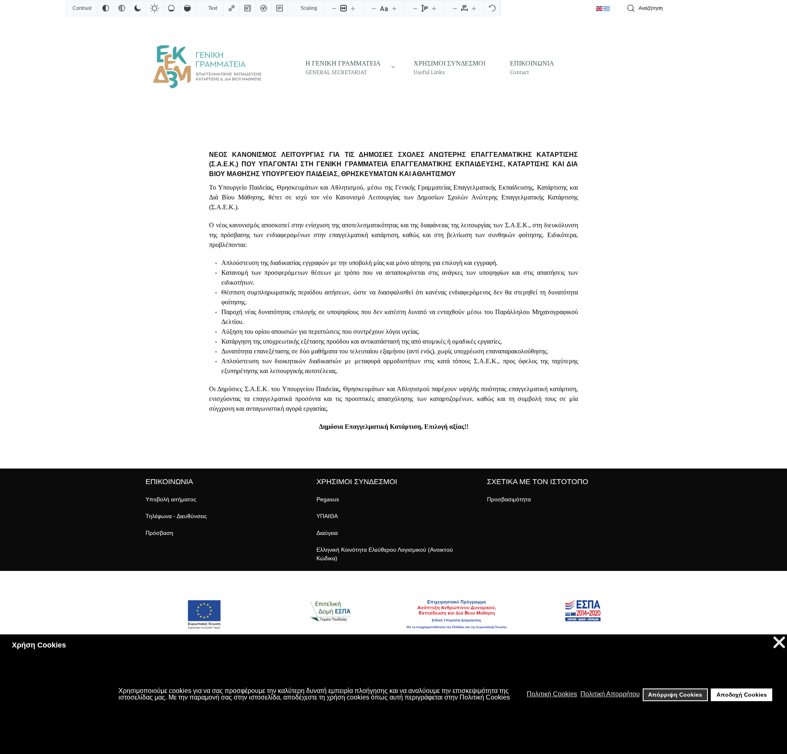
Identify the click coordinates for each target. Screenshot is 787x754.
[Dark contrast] (138, 8)
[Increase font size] (394, 8)
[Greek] (607, 8)
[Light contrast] (155, 8)
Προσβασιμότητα (509, 499)
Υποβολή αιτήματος (171, 499)
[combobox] (672, 8)
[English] (599, 8)
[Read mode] (279, 8)
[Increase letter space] (474, 8)
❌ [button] (779, 642)
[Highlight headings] (247, 8)
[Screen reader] (263, 8)
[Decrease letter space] (455, 8)
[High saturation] (187, 8)
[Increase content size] (353, 8)
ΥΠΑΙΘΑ (327, 516)
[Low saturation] (171, 8)
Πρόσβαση (159, 533)
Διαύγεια (327, 533)
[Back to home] (207, 67)
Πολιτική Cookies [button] (552, 694)
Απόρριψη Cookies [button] (675, 694)
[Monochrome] (122, 8)
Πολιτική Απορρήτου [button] (610, 694)
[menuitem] (347, 66)
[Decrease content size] (334, 8)
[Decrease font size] (374, 8)
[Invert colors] (106, 8)
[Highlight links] (231, 8)
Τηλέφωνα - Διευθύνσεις (176, 516)
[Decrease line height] (415, 8)
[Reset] (492, 8)
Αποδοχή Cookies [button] (741, 694)
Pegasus (327, 499)
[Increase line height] (434, 8)
